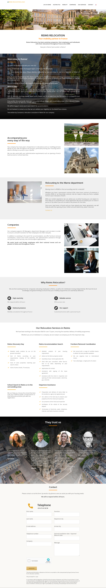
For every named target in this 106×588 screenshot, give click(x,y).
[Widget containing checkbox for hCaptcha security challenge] (38, 561)
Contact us (48, 210)
